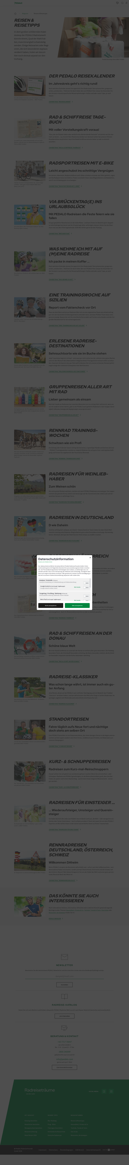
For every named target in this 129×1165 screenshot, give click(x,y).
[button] (85, 583)
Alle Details (77, 587)
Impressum (41, 562)
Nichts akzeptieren (50, 605)
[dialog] (64, 582)
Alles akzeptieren (77, 605)
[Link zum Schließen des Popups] (90, 558)
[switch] (86, 582)
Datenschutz (48, 562)
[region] (64, 589)
